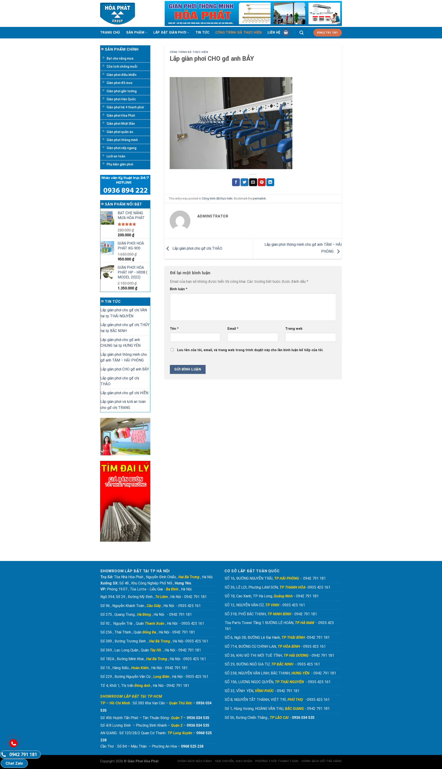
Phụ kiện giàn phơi (120, 164)
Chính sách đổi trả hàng (321, 761)
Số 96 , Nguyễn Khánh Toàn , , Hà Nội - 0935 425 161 (150, 606)
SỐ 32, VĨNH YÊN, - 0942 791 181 (262, 691)
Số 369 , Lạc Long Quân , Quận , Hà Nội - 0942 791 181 (150, 650)
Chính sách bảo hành (194, 761)
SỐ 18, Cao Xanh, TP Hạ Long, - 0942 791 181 (272, 596)
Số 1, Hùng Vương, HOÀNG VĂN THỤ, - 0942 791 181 (278, 708)
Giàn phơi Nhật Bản (121, 123)
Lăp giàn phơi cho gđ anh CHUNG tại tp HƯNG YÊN (120, 343)
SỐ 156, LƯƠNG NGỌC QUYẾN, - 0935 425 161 (278, 682)
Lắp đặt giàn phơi (169, 33)
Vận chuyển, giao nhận (233, 761)
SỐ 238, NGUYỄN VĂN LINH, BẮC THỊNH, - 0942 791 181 (281, 673)
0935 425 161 (319, 587)
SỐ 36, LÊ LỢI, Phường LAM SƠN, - (266, 587)
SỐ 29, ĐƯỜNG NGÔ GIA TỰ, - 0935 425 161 (273, 664)
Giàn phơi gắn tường (122, 91)
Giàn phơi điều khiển (122, 75)
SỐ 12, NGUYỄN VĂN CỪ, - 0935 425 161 (265, 605)
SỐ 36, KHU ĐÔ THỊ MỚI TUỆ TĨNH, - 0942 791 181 (280, 655)
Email (232, 329)
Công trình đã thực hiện (238, 33)
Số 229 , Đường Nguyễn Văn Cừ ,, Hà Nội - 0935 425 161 (154, 676)
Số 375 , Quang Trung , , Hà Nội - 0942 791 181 (146, 614)
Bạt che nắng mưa (120, 58)
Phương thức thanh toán (276, 761)
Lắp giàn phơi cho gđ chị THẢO (119, 381)
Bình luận (178, 289)
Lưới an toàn (116, 156)
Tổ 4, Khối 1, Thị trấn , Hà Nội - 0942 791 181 (144, 685)
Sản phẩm (135, 33)
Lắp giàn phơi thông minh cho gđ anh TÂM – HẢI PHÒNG (123, 357)
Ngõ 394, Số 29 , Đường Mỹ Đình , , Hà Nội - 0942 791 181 (153, 597)
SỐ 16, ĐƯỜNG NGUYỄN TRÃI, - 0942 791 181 (275, 578)
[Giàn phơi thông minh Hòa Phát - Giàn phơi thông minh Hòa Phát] (119, 13)
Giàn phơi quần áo (120, 132)
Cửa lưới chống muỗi (122, 66)
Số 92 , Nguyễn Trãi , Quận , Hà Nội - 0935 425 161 (152, 623)
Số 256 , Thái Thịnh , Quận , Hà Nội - (136, 632)
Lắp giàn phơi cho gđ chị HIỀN (124, 393)
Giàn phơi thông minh (122, 140)
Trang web (293, 329)
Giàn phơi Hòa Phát (121, 115)
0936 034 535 (198, 718)
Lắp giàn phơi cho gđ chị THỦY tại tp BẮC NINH (124, 328)
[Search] (301, 33)
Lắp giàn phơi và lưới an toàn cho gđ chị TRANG (123, 404)
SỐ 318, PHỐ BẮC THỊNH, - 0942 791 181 (271, 614)
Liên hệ (274, 33)
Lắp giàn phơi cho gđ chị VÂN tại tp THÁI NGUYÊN (123, 313)
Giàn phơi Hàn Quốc (121, 99)
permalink (259, 198)
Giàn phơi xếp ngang (121, 148)
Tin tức (202, 33)
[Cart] (286, 33)
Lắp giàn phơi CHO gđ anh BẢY (124, 369)
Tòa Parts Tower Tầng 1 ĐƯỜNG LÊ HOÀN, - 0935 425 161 (279, 626)
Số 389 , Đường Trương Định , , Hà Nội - (143, 641)
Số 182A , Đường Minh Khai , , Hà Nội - (141, 659)
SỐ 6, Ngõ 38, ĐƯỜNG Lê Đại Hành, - (266, 637)
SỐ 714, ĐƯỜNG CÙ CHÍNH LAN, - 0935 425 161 (276, 646)
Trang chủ (110, 33)
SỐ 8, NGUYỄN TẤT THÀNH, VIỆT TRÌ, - (266, 699)
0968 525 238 (192, 746)
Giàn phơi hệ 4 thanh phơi (125, 107)
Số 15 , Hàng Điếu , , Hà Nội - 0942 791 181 (144, 668)
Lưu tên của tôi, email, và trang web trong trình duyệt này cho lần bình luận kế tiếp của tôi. (250, 350)
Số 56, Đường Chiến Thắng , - (269, 717)
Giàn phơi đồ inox (119, 83)
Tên (174, 329)
